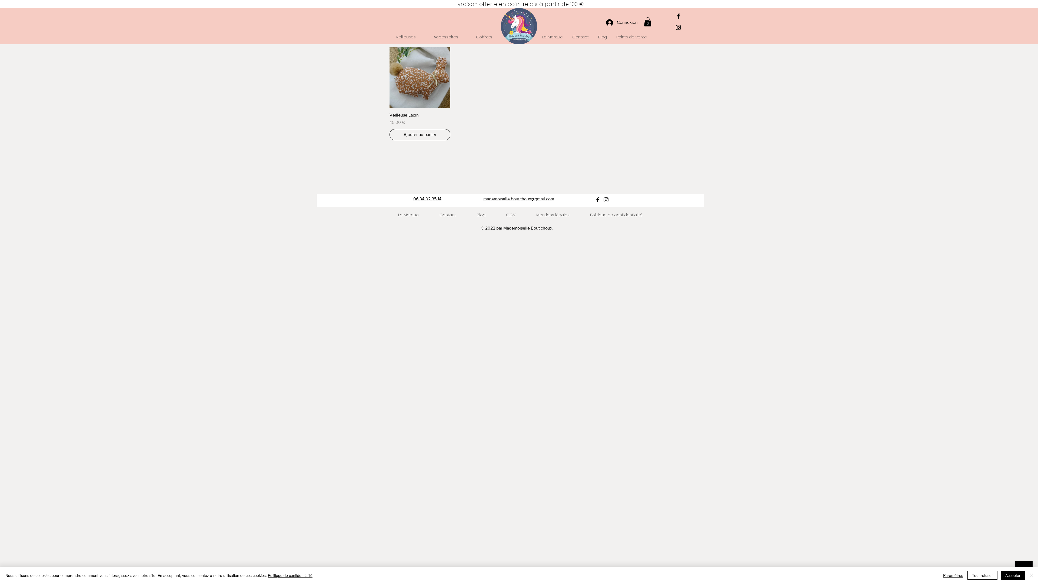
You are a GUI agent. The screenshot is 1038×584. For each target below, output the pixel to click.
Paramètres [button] (953, 575)
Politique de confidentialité (290, 575)
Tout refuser (982, 575)
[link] (647, 21)
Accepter (1012, 575)
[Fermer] (1031, 575)
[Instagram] (678, 27)
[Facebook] (678, 16)
